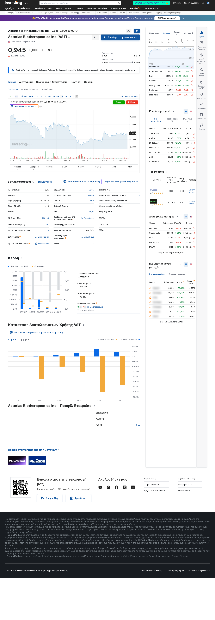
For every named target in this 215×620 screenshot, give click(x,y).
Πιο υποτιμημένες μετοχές (160, 265)
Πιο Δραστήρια (155, 120)
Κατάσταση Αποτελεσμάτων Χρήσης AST (44, 325)
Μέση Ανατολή (133, 13)
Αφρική (159, 13)
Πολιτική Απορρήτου (175, 570)
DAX (151, 76)
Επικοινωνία (184, 490)
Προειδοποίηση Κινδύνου (199, 570)
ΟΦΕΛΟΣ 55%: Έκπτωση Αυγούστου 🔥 (151, 3)
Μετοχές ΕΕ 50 (156, 85)
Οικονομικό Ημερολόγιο (97, 8)
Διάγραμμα (26, 82)
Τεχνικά (75, 82)
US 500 (152, 81)
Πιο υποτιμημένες (157, 274)
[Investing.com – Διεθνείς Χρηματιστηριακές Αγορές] (16, 3)
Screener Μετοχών (25, 13)
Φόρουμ (88, 82)
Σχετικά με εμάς (186, 478)
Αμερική (113, 13)
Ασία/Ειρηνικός (147, 13)
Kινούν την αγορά (160, 111)
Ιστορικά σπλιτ (47, 89)
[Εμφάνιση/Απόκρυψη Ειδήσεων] (76, 96)
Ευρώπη (122, 13)
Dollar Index (154, 90)
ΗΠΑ (137, 425)
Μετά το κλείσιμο (61, 13)
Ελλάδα (39, 13)
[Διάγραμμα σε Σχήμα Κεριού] (11, 96)
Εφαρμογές (150, 478)
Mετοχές (10, 13)
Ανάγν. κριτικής (192, 191)
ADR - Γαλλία (102, 13)
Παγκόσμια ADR (87, 13)
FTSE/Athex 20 (155, 71)
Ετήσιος (12, 339)
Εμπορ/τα (177, 33)
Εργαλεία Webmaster (155, 490)
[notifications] (203, 2)
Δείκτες (166, 33)
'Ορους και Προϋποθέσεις (151, 570)
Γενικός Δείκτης (156, 67)
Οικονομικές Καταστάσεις (51, 82)
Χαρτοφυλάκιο (152, 484)
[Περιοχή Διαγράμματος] (16, 96)
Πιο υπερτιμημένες (177, 274)
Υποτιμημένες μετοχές (172, 13)
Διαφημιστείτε (185, 484)
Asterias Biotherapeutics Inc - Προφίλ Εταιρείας (49, 406)
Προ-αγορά (48, 13)
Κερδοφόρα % (172, 120)
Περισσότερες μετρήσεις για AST (122, 181)
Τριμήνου (25, 339)
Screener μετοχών (118, 8)
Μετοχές (188, 33)
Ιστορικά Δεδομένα (29, 89)
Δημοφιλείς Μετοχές (161, 216)
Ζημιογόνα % (187, 120)
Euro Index (153, 95)
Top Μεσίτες (156, 171)
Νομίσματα (154, 33)
